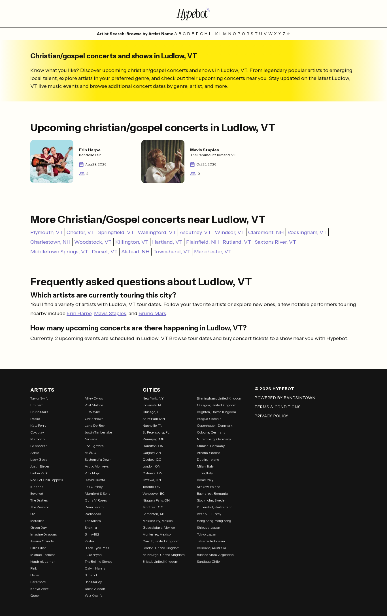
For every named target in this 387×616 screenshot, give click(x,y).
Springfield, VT (116, 232)
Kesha (89, 541)
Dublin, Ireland (208, 459)
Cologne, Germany (211, 432)
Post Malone (94, 405)
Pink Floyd (92, 473)
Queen (35, 595)
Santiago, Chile (208, 561)
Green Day (38, 527)
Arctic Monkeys (97, 466)
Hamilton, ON (153, 446)
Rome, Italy (205, 480)
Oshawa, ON (152, 473)
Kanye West (39, 589)
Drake (35, 419)
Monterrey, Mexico (157, 534)
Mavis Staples (110, 313)
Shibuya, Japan (208, 527)
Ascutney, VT (195, 232)
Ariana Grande (42, 541)
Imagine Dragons (43, 534)
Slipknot (91, 575)
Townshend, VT (171, 251)
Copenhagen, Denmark (215, 425)
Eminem (36, 405)
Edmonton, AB (153, 514)
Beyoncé (36, 493)
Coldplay (37, 432)
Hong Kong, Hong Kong (214, 521)
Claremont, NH (266, 232)
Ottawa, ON (152, 480)
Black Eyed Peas (97, 548)
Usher (35, 575)
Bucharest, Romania (212, 493)
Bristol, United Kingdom (160, 561)
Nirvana (91, 439)
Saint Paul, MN (154, 419)
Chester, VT (80, 232)
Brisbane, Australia (211, 548)
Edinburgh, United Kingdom (164, 555)
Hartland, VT (167, 242)
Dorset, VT (105, 251)
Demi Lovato (94, 507)
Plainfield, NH (202, 242)
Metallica (37, 521)
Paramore (38, 582)
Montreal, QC (153, 507)
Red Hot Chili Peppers (46, 480)
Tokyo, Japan (206, 534)
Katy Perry (38, 425)
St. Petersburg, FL (156, 432)
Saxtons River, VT (275, 242)
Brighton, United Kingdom (216, 412)
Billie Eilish (38, 548)
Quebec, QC (152, 459)
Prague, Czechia (209, 419)
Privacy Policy (271, 416)
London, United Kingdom (161, 548)
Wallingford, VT (157, 232)
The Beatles (39, 500)
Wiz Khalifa (94, 595)
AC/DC (90, 453)
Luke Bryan (93, 555)
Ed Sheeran (39, 446)
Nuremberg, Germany (214, 439)
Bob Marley (93, 582)
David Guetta (95, 480)
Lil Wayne (92, 412)
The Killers (93, 521)
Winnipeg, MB (153, 439)
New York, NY (153, 398)
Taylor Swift (39, 398)
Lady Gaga (38, 459)
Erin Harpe (79, 313)
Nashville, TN (152, 425)
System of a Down (98, 459)
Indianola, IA (152, 405)
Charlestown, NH (50, 242)
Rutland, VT (237, 242)
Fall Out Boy (94, 487)
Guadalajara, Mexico (159, 527)
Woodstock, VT (93, 242)
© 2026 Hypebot (274, 388)
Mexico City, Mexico (158, 521)
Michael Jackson (43, 555)
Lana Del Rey (95, 425)
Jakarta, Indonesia (211, 541)
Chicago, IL (151, 412)
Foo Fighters (94, 446)
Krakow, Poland (208, 487)
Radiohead (93, 514)
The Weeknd (39, 507)
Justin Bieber (40, 466)
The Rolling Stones (98, 561)
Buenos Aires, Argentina (215, 555)
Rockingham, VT (307, 232)
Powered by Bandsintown (285, 397)
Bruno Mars (152, 313)
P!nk (33, 568)
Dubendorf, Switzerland (215, 507)
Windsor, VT (229, 232)
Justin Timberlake (98, 432)
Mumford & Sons (97, 493)
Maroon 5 (37, 439)
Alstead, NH (135, 251)
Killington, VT (131, 242)
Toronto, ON (151, 487)
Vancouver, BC (154, 493)
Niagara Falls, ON (156, 500)
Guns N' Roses (96, 500)
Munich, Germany (211, 446)
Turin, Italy (205, 473)
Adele (34, 453)
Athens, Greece (208, 453)
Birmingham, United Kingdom (219, 398)
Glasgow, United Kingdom (216, 405)
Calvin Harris (95, 568)
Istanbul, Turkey (209, 514)
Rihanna (36, 487)
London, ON (151, 466)
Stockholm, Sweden (211, 500)
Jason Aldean (95, 589)
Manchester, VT (212, 251)
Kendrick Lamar (42, 561)
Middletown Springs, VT (59, 251)
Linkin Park (39, 473)
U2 (32, 514)
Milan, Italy (205, 466)
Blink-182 (92, 534)
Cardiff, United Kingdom (161, 541)
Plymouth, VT (46, 232)
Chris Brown (94, 419)
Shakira (91, 527)
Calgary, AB (152, 453)
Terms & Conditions (278, 406)
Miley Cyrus (94, 398)
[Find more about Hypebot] (193, 13)
